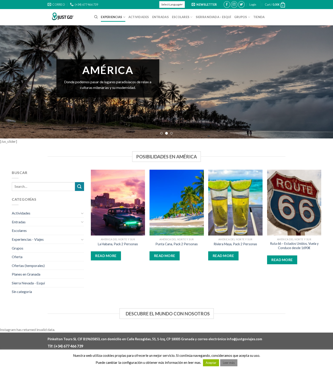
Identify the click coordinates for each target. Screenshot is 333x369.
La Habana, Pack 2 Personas (118, 244)
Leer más (229, 362)
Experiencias (111, 17)
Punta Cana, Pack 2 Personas (176, 244)
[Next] (320, 82)
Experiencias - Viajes (28, 239)
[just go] (67, 17)
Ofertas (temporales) (28, 265)
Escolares (180, 17)
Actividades (138, 17)
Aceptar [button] (211, 362)
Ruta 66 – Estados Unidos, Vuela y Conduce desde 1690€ (294, 246)
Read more (105, 256)
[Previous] (12, 82)
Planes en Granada (26, 274)
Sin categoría (22, 291)
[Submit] (79, 186)
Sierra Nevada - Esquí (28, 283)
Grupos (240, 17)
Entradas (160, 17)
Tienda (259, 17)
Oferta (17, 257)
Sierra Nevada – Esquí (213, 17)
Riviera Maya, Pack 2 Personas (235, 244)
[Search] (96, 17)
